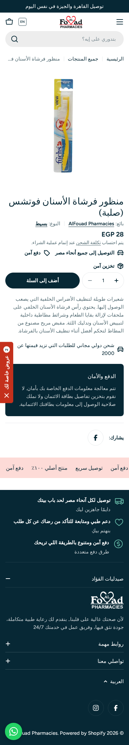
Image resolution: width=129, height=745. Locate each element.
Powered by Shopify (83, 733)
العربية (117, 681)
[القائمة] (120, 22)
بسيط (41, 224)
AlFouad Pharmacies (91, 224)
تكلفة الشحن (88, 242)
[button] (6, 372)
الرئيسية (115, 59)
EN (22, 22)
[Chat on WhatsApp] (13, 731)
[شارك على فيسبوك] (96, 438)
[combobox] (64, 39)
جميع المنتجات (83, 59)
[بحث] (15, 39)
